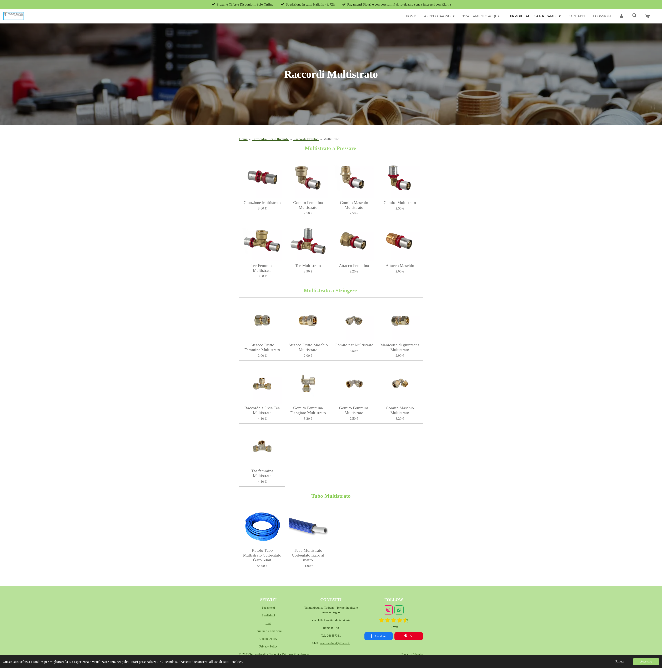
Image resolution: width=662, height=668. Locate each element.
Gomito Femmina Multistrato (308, 205)
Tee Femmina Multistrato (262, 268)
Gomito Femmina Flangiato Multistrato (308, 410)
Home (243, 139)
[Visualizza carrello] (647, 16)
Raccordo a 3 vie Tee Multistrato (262, 410)
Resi (268, 623)
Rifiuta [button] (619, 661)
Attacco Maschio (400, 265)
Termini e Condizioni (268, 631)
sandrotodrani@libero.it (335, 643)
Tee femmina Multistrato (262, 473)
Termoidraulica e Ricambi (270, 139)
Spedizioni (268, 615)
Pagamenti (268, 607)
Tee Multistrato (308, 265)
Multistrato (331, 139)
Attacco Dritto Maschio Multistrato (308, 347)
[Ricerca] (634, 15)
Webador (418, 654)
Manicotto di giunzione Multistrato (399, 347)
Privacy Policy (268, 646)
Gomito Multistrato (400, 202)
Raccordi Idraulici (306, 139)
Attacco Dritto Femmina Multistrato (262, 347)
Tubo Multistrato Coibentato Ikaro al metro (308, 555)
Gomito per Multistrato (354, 345)
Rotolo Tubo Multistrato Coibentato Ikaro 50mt (262, 555)
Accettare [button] (646, 661)
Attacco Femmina (354, 265)
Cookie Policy (268, 638)
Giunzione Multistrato (262, 202)
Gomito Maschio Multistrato (354, 205)
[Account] (621, 16)
